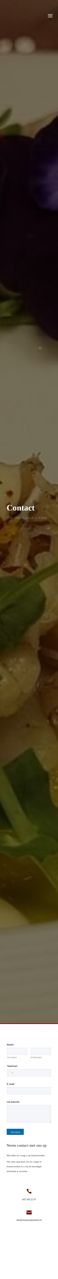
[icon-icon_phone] (29, 1191)
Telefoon (12, 1066)
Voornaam (12, 1057)
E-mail (11, 1084)
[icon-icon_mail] (29, 1212)
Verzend (15, 1132)
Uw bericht (13, 1102)
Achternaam (36, 1057)
